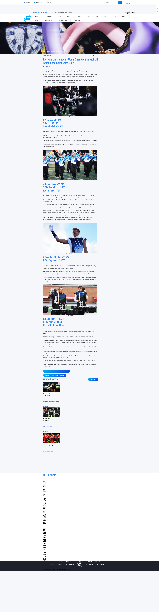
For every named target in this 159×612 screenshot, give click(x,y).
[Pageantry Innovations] (44, 491)
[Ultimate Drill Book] (44, 560)
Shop (105, 16)
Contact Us (124, 16)
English (128, 3)
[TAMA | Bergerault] (44, 541)
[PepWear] (44, 493)
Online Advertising (49, 20)
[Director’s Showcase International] (44, 530)
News (97, 16)
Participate (78, 16)
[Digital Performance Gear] (44, 524)
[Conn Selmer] (44, 555)
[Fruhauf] (44, 546)
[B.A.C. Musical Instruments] (44, 503)
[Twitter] (157, 5)
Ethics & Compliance (79, 561)
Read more (45, 406)
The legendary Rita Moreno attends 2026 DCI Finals (51, 401)
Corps (68, 16)
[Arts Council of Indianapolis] (44, 507)
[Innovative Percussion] (44, 480)
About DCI (60, 561)
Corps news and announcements (48, 452)
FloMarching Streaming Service (94, 561)
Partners (37, 20)
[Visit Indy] (44, 501)
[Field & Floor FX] (44, 533)
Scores (59, 16)
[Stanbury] (44, 548)
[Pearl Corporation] (44, 537)
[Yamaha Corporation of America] (44, 552)
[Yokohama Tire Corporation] (44, 496)
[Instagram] (157, 8)
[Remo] (44, 526)
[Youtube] (157, 11)
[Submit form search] (120, 2)
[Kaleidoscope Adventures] (44, 535)
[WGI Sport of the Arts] (44, 515)
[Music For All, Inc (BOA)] (44, 513)
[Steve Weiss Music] (44, 528)
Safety (88, 16)
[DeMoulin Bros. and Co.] (44, 478)
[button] (93, 55)
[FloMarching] (44, 510)
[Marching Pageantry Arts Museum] (44, 520)
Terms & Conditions (63, 20)
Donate (114, 16)
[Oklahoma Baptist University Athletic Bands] (44, 487)
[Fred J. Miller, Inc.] (44, 543)
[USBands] (44, 557)
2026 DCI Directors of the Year (47, 426)
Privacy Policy (77, 20)
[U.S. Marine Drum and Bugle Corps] (44, 550)
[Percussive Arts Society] (44, 518)
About (36, 16)
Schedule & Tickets (48, 16)
